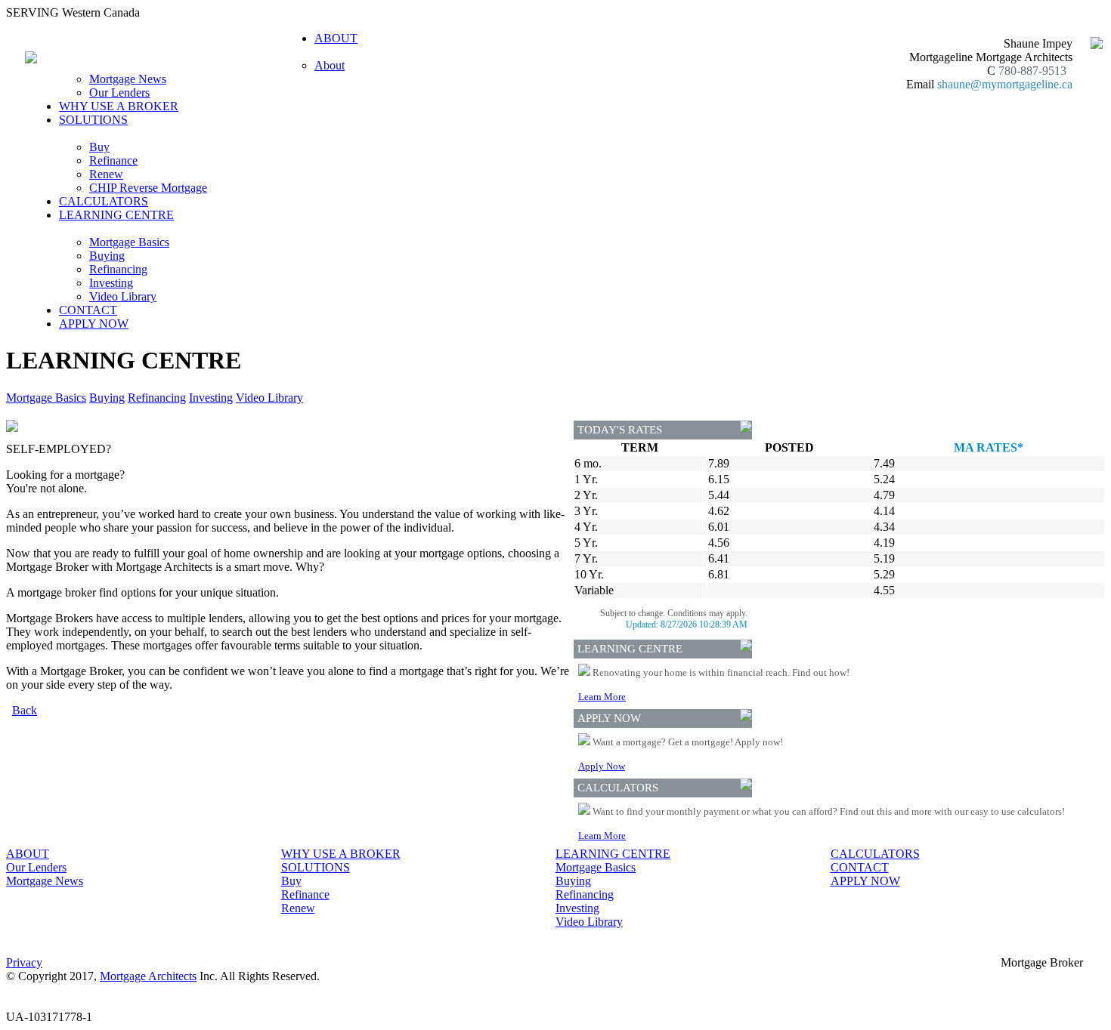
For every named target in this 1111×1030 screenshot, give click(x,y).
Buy (99, 146)
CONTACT (88, 310)
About (329, 65)
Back (24, 710)
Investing (111, 282)
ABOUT (27, 853)
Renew (106, 174)
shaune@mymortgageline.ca (1004, 84)
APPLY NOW (93, 323)
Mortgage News (127, 78)
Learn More (602, 696)
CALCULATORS (103, 201)
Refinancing (118, 269)
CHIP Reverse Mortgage (148, 187)
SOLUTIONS (315, 867)
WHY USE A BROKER (118, 106)
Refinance (113, 160)
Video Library (122, 296)
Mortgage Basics (129, 242)
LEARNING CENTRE (613, 853)
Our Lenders (119, 92)
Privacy (24, 962)
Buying (107, 255)
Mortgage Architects (148, 976)
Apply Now (601, 766)
